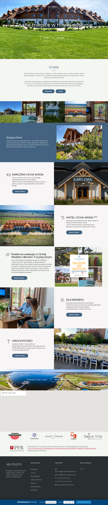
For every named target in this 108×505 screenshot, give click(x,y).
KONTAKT (97, 7)
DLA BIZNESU (53, 7)
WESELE (76, 7)
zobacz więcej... (20, 191)
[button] (2, 112)
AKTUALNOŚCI (86, 7)
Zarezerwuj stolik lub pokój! (66, 380)
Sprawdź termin (84, 502)
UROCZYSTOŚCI (65, 7)
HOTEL (43, 7)
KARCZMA (34, 7)
